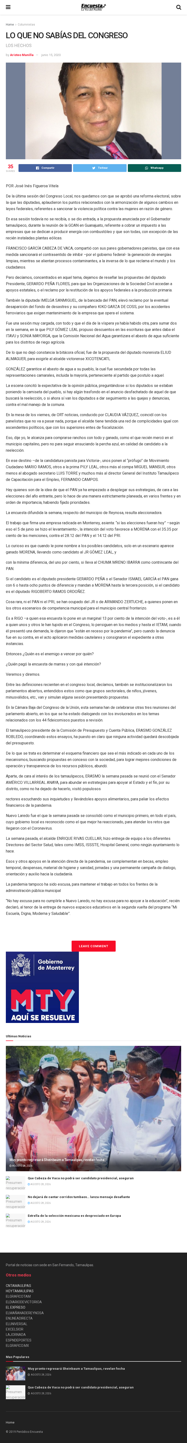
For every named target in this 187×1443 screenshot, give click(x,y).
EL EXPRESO (15, 1307)
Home (10, 24)
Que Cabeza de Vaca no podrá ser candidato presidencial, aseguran (81, 1178)
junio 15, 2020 (51, 55)
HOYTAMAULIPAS (20, 1291)
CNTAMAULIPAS (18, 1286)
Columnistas (26, 24)
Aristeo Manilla (22, 55)
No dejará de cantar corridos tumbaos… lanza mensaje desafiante (79, 1197)
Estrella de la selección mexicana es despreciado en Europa (74, 1216)
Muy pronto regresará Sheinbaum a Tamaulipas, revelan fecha (56, 1160)
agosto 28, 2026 (22, 1165)
